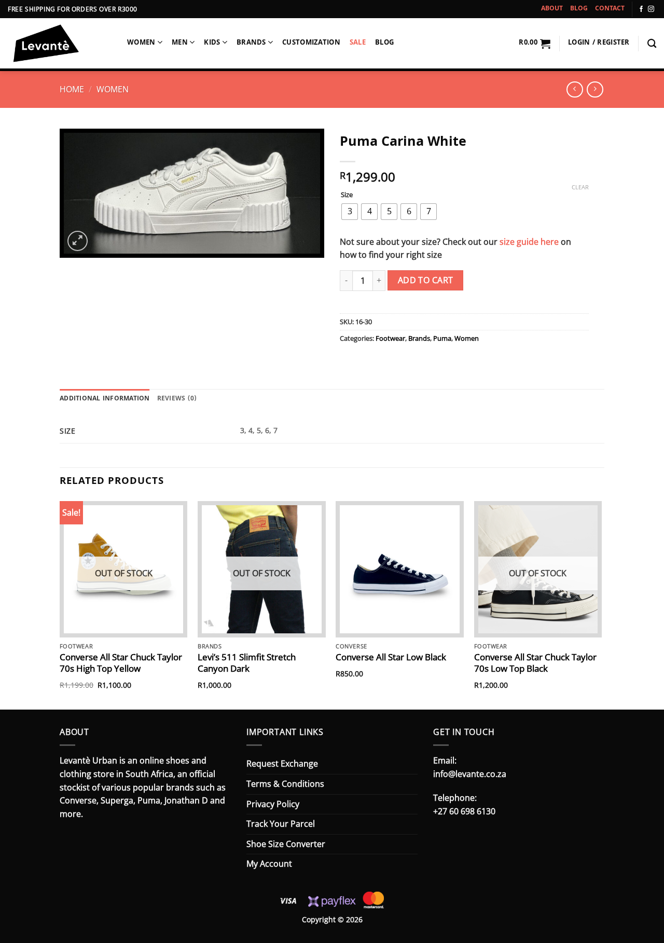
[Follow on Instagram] (651, 9)
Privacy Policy (272, 804)
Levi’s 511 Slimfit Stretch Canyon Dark (247, 662)
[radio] (349, 211)
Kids (212, 43)
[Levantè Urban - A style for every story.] (60, 44)
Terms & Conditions (285, 783)
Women (141, 43)
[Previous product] (595, 89)
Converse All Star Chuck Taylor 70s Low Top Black (535, 662)
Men (180, 43)
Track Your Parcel (280, 823)
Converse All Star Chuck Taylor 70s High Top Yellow (121, 662)
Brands (251, 43)
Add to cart (425, 280)
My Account (269, 863)
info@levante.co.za (469, 774)
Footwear (390, 338)
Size (347, 195)
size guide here (529, 241)
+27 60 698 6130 (464, 811)
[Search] (651, 43)
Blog (384, 43)
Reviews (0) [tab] (177, 399)
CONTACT (610, 9)
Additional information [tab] (105, 399)
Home (72, 89)
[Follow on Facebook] (641, 9)
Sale (358, 43)
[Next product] (574, 89)
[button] (534, 43)
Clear (580, 187)
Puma (442, 338)
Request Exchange (282, 763)
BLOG (579, 9)
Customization (311, 43)
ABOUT (552, 9)
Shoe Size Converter (285, 844)
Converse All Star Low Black (391, 657)
